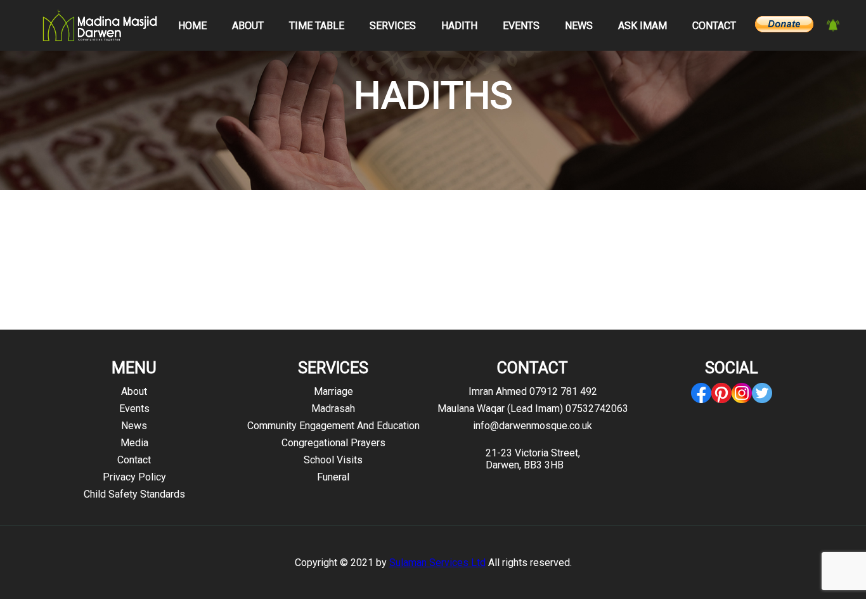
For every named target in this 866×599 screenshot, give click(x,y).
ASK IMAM (642, 26)
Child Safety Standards (134, 494)
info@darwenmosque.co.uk (532, 426)
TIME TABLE (316, 26)
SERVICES (393, 26)
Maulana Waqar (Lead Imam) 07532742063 (532, 409)
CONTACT (714, 26)
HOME (192, 26)
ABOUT (248, 26)
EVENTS (521, 26)
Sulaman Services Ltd (437, 563)
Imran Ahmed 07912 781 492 (533, 391)
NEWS (579, 26)
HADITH (459, 26)
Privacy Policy (134, 477)
